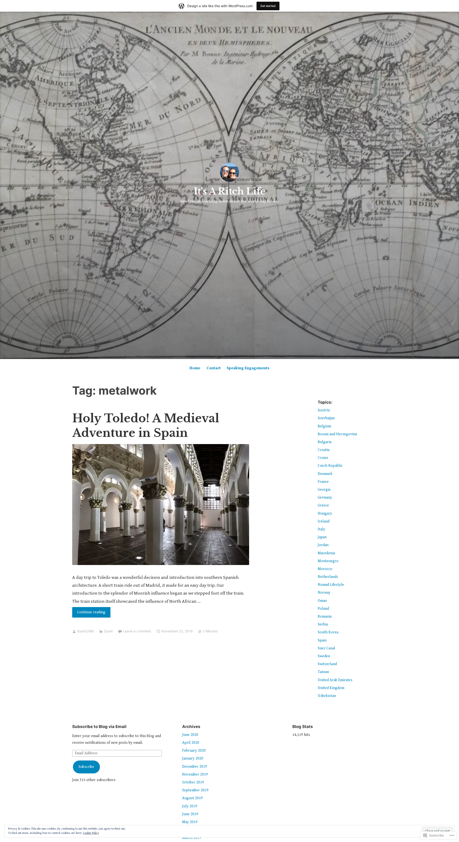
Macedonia (326, 553)
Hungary (325, 513)
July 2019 (189, 806)
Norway (324, 592)
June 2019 (190, 814)
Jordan (323, 545)
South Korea (328, 632)
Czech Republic (330, 465)
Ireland (323, 521)
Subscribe (86, 767)
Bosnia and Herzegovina (337, 434)
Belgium (324, 426)
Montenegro (328, 561)
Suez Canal (326, 648)
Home (195, 368)
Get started (268, 6)
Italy (321, 529)
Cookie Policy (91, 833)
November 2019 (195, 774)
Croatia (323, 450)
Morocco (325, 569)
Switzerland (327, 664)
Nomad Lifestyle (331, 584)
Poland (323, 608)
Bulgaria (324, 442)
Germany (325, 497)
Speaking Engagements (248, 368)
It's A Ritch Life (229, 191)
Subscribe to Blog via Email (99, 726)
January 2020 (192, 758)
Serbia (323, 624)
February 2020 (194, 750)
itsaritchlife (85, 631)
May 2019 (189, 822)
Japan (322, 537)
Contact (214, 368)
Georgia (324, 489)
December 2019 (194, 766)
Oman (322, 600)
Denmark (325, 474)
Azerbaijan (326, 418)
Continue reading (89, 614)
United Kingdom (331, 688)
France (323, 481)
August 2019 (192, 798)
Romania (325, 616)
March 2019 (191, 838)
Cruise (323, 458)
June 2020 (190, 735)
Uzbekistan (327, 696)
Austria (324, 410)
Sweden (324, 656)
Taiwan (323, 672)
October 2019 (193, 782)
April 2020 (190, 742)
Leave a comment (137, 631)
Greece (323, 505)
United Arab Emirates (335, 680)
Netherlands (328, 577)
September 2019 (195, 790)
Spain (108, 631)
